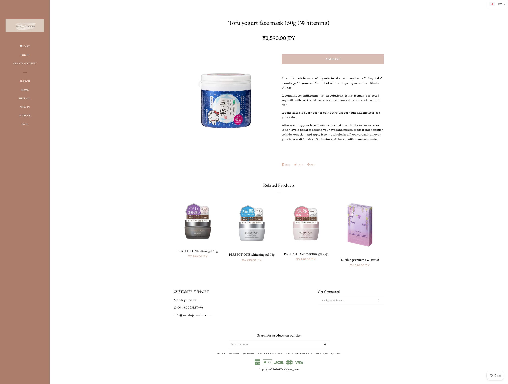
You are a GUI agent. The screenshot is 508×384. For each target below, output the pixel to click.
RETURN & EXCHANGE (270, 353)
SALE (25, 124)
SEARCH (25, 81)
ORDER (221, 353)
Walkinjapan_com (289, 369)
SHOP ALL (25, 98)
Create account (25, 63)
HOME (25, 90)
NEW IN (25, 107)
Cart (26, 46)
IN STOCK (25, 115)
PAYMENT (234, 353)
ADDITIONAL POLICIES (328, 353)
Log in (24, 55)
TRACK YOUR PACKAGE (299, 353)
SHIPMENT (248, 353)
